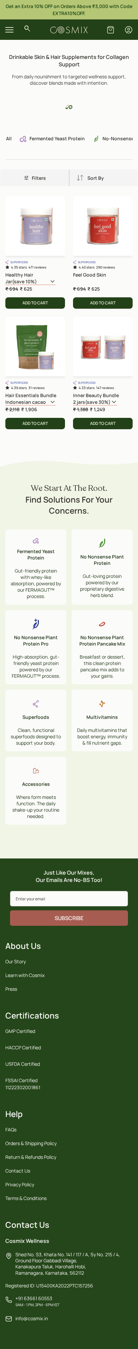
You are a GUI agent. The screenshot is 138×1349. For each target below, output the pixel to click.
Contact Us (17, 1171)
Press (11, 989)
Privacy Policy (19, 1184)
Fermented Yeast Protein (56, 138)
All (9, 138)
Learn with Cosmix (25, 975)
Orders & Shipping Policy (31, 1143)
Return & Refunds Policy (30, 1157)
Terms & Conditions (26, 1198)
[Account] (129, 30)
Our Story (15, 961)
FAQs (10, 1129)
